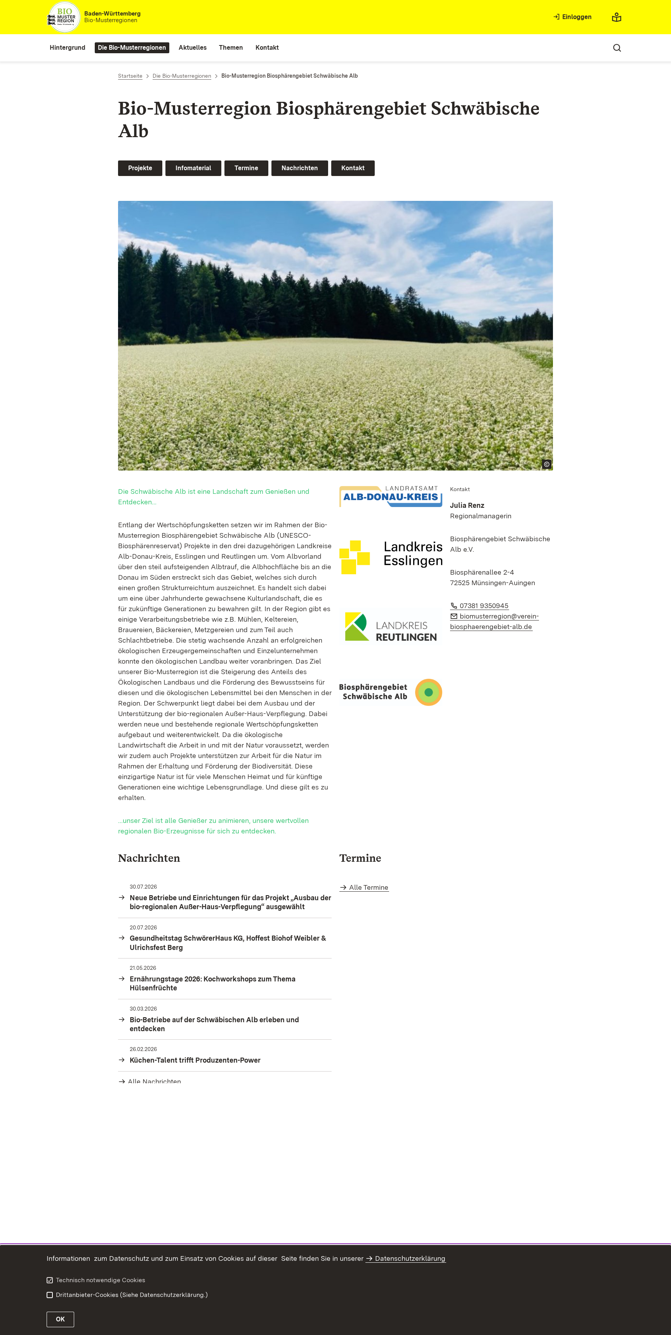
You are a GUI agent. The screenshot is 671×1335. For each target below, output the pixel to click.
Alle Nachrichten (154, 1081)
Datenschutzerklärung (410, 1258)
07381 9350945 (484, 605)
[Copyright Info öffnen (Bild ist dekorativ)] (546, 464)
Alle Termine (368, 887)
